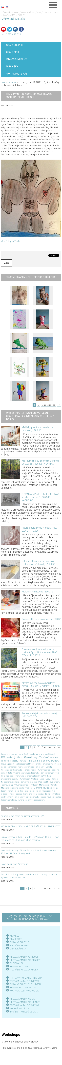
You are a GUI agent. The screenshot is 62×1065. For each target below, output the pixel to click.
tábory (3, 791)
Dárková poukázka (43, 788)
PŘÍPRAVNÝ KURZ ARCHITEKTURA (26, 978)
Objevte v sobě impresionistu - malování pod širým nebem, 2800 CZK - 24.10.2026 (39, 652)
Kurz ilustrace (7, 776)
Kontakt (22, 15)
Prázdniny (30, 757)
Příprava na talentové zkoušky (43, 760)
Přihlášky (34, 785)
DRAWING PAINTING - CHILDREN (25, 984)
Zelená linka (9, 15)
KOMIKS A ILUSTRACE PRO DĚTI (25, 990)
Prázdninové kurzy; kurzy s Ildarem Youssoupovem (23, 800)
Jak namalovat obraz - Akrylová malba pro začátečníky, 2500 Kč (38, 563)
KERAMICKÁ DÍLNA (19, 966)
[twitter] (9, 29)
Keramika (54, 757)
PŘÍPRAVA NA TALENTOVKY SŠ (24, 1005)
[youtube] (3, 29)
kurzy (55, 788)
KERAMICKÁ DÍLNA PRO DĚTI (23, 987)
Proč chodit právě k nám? (49, 782)
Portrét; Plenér (30, 770)
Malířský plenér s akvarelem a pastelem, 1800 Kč (37, 429)
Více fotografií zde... (11, 241)
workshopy (12, 767)
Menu (53, 5)
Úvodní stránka (10, 12)
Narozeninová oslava (10, 782)
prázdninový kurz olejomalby (27, 797)
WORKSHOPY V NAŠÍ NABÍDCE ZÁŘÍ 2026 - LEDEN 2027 (30, 826)
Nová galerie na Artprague (14, 864)
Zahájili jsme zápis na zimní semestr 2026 (23, 816)
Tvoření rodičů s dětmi (18, 794)
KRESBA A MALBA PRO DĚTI (23, 999)
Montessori (44, 785)
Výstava (34, 779)
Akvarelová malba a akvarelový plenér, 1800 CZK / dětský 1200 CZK (41, 684)
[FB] (21, 29)
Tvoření (43, 757)
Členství (53, 785)
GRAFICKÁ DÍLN (17, 948)
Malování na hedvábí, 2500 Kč (37, 591)
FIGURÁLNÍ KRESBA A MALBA (24, 969)
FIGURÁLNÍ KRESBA (19, 945)
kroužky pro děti (8, 764)
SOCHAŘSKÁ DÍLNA (19, 1008)
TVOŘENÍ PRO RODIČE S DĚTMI (24, 1011)
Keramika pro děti (15, 791)
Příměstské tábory (9, 761)
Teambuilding (7, 785)
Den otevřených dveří (50, 773)
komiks (38, 764)
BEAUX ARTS (16, 939)
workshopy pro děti (26, 767)
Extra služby (45, 779)
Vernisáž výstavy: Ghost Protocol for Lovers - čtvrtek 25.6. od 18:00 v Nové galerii (28, 852)
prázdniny (40, 767)
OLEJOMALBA (16, 963)
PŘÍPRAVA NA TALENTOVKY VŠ (24, 981)
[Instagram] (15, 29)
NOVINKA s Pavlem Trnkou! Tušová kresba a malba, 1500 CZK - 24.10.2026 (40, 497)
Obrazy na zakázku (29, 782)
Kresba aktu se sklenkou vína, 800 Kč (41, 619)
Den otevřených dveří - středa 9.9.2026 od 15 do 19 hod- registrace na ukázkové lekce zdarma (30, 839)
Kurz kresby (25, 779)
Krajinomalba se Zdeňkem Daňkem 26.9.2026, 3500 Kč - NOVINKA (40, 462)
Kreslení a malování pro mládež (14, 754)
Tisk (45, 12)
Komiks (23, 761)
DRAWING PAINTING (19, 942)
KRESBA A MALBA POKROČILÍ (24, 957)
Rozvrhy (54, 12)
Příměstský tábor (11, 757)
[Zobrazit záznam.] (10, 435)
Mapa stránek (28, 12)
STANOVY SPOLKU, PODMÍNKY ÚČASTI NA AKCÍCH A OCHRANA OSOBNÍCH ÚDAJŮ (29, 917)
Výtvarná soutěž (21, 785)
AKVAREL (14, 936)
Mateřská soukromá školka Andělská (16, 788)
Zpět (6, 262)
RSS (39, 12)
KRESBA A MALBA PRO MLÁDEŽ (25, 1002)
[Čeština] (2, 7)
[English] (7, 7)
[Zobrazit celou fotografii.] (19, 295)
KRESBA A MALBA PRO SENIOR (24, 960)
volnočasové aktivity (24, 764)
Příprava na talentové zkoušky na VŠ (30, 776)
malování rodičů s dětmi (39, 794)
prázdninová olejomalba (51, 797)
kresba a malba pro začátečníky (43, 754)
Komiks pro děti (31, 791)
